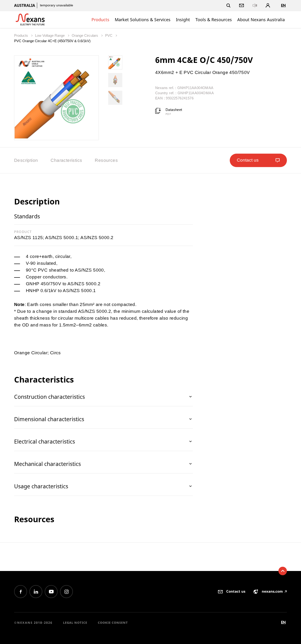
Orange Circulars (85, 35)
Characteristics (66, 160)
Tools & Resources (213, 19)
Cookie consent (113, 622)
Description (26, 160)
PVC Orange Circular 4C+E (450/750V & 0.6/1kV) (52, 41)
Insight (183, 19)
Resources (106, 160)
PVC (109, 35)
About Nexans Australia (261, 19)
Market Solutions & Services (142, 19)
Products (100, 19)
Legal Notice (75, 622)
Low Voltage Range (50, 35)
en (283, 5)
